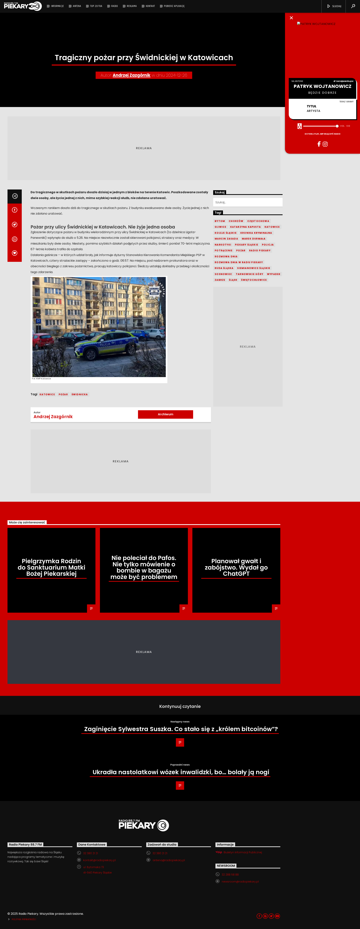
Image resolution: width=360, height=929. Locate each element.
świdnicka (80, 394)
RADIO (114, 6)
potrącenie (223, 250)
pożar (63, 394)
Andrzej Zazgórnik (131, 75)
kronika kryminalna (256, 232)
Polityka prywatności (24, 919)
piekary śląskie (246, 244)
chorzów (236, 221)
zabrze (220, 279)
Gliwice (220, 226)
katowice (47, 394)
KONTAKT (150, 6)
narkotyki (223, 244)
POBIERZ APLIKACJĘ (174, 6)
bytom (220, 221)
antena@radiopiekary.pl (169, 860)
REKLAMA (132, 6)
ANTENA (77, 6)
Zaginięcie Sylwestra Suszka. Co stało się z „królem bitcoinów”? (181, 729)
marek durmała (254, 238)
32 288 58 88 (230, 875)
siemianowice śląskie (253, 268)
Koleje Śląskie (226, 232)
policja (268, 244)
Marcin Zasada (226, 238)
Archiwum (165, 414)
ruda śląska (224, 268)
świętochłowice (254, 279)
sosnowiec (223, 274)
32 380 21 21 (90, 853)
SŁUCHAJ (336, 6)
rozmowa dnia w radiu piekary (239, 262)
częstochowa (258, 221)
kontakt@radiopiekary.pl (99, 860)
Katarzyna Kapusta (245, 226)
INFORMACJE (57, 6)
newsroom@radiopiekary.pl (240, 881)
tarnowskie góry (249, 274)
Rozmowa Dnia (226, 256)
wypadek (273, 274)
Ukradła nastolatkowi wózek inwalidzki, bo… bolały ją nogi (181, 772)
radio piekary (260, 250)
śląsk (233, 279)
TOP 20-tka (96, 6)
